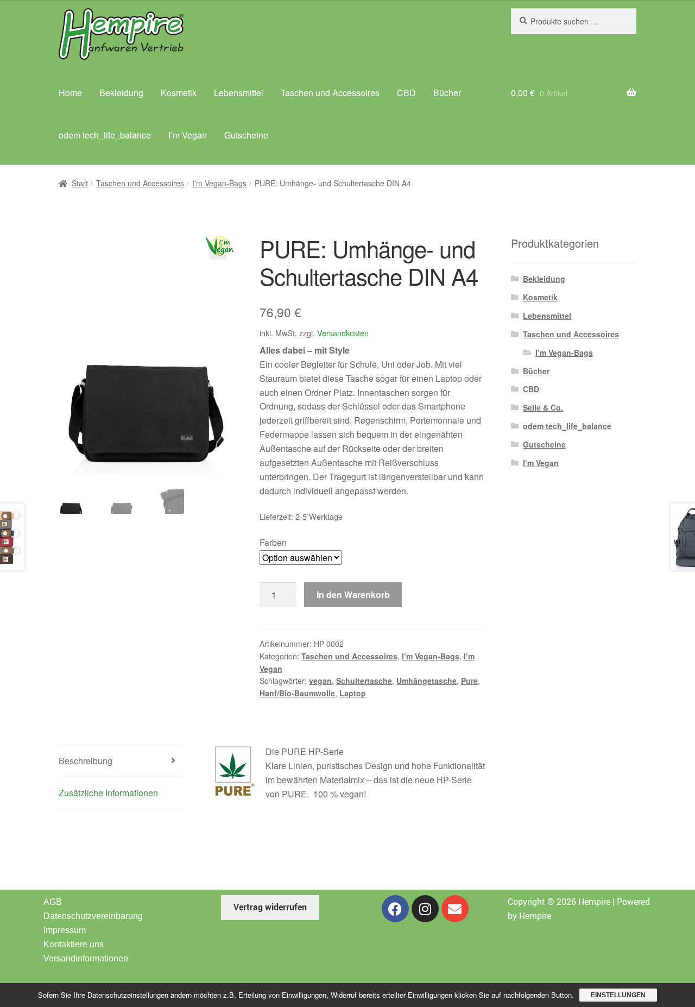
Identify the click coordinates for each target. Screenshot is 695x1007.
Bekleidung (121, 92)
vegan (320, 680)
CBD (406, 92)
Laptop (352, 693)
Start (80, 183)
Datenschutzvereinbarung (93, 916)
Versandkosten (343, 332)
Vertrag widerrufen (270, 907)
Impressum (64, 930)
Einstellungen (618, 995)
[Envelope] (455, 908)
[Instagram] (425, 908)
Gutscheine (246, 135)
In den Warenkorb (353, 594)
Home (70, 92)
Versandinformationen (85, 958)
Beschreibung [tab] (85, 760)
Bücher (447, 92)
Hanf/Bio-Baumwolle (297, 693)
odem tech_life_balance (105, 135)
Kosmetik (179, 92)
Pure (469, 680)
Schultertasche (364, 680)
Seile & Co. (543, 407)
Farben (273, 542)
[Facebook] (395, 908)
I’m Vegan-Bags (219, 183)
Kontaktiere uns (73, 944)
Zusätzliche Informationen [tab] (108, 792)
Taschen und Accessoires (330, 92)
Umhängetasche (426, 680)
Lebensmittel (238, 92)
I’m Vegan (187, 135)
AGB (52, 902)
